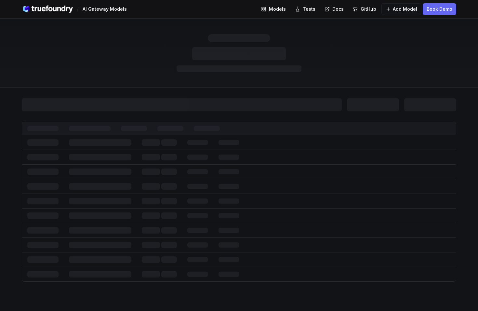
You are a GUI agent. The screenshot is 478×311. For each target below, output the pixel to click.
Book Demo (439, 9)
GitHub (368, 9)
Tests (309, 9)
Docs (338, 9)
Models (277, 9)
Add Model (405, 9)
